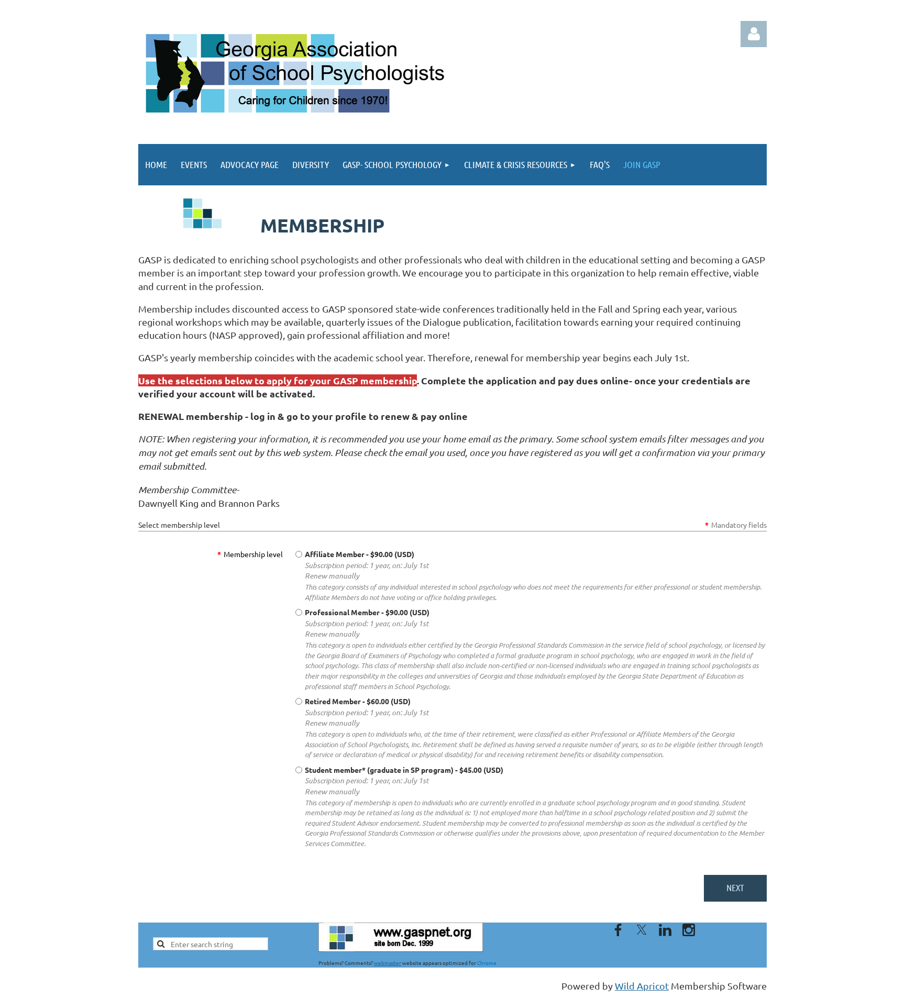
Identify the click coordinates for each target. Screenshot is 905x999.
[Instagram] (688, 930)
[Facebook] (618, 930)
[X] (641, 930)
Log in (754, 34)
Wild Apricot (642, 985)
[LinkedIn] (665, 930)
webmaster (387, 963)
